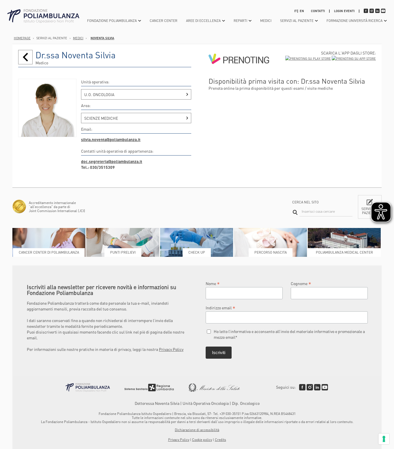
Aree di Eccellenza (203, 20)
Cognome (301, 283)
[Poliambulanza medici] (25, 57)
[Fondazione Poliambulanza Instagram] (310, 387)
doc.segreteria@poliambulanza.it (111, 161)
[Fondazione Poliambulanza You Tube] (325, 387)
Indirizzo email (220, 307)
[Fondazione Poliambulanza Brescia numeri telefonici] (43, 16)
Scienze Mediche (101, 118)
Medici (265, 20)
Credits (220, 439)
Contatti (318, 11)
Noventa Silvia (102, 38)
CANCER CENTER (163, 20)
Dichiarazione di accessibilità (197, 430)
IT (295, 11)
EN (302, 11)
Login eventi (344, 11)
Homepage (22, 38)
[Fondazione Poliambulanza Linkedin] (317, 387)
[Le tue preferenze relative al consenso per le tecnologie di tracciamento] (383, 438)
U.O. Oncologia (99, 94)
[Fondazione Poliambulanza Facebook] (302, 387)
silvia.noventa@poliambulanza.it (110, 139)
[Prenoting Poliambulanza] (239, 74)
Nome (213, 283)
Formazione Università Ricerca (354, 20)
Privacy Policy (171, 349)
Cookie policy (202, 439)
